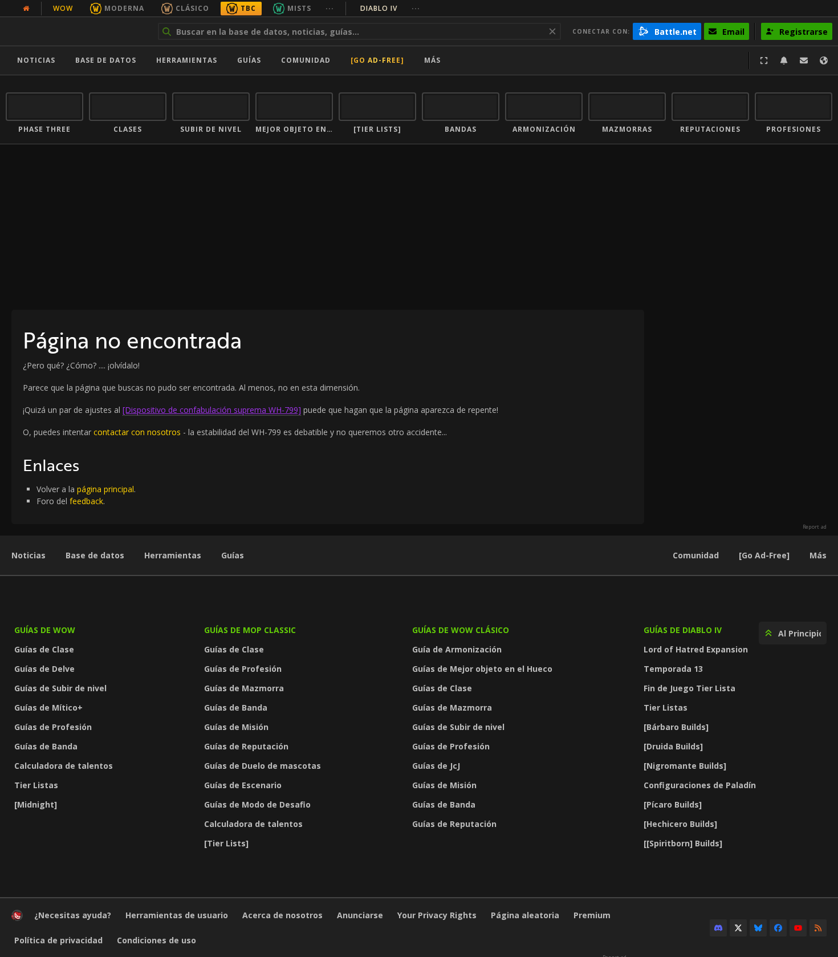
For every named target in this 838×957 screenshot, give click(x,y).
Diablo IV (390, 8)
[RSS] (818, 927)
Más (818, 555)
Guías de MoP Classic (250, 630)
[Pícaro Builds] (673, 804)
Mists (299, 8)
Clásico (192, 8)
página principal (105, 489)
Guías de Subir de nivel (60, 688)
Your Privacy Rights (437, 915)
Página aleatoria (525, 915)
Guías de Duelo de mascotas (262, 765)
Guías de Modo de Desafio (257, 804)
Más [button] (432, 60)
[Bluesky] (758, 927)
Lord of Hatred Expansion (696, 649)
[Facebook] (778, 927)
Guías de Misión (236, 726)
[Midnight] (35, 804)
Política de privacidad (58, 940)
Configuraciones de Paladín (700, 785)
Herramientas (172, 555)
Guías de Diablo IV (683, 630)
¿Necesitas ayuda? (72, 915)
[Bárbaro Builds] (676, 726)
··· (330, 8)
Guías (249, 60)
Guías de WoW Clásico (460, 630)
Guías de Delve (44, 668)
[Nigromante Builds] (685, 765)
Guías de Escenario (243, 785)
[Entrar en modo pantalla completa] (763, 60)
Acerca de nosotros (282, 915)
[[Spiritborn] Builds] (683, 843)
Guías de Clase (44, 649)
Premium (592, 915)
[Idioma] (823, 60)
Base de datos (105, 60)
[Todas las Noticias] (26, 8)
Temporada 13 (673, 668)
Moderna (124, 8)
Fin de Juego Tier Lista (689, 688)
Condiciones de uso (156, 940)
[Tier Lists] (226, 843)
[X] (738, 927)
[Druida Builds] (673, 746)
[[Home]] (76, 31)
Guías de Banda (46, 746)
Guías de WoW (44, 630)
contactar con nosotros (137, 432)
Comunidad (306, 60)
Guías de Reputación (246, 746)
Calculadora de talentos (63, 765)
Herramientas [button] (186, 60)
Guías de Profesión (53, 726)
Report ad (815, 527)
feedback (86, 501)
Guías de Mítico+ (48, 707)
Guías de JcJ (436, 765)
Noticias (36, 60)
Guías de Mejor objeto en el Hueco (482, 668)
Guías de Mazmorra (244, 688)
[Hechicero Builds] (680, 823)
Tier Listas (36, 785)
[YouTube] (798, 927)
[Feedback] (803, 60)
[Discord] (718, 927)
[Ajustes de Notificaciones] (783, 60)
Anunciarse (360, 915)
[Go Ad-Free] (377, 60)
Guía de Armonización (457, 649)
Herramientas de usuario (176, 915)
